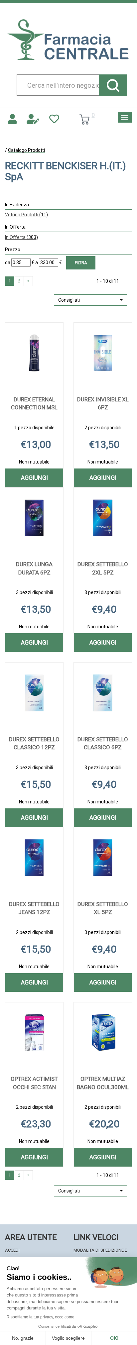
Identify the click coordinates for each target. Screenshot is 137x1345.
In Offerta (21, 237)
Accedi (12, 1250)
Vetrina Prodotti (26, 214)
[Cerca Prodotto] (113, 85)
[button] (90, 300)
